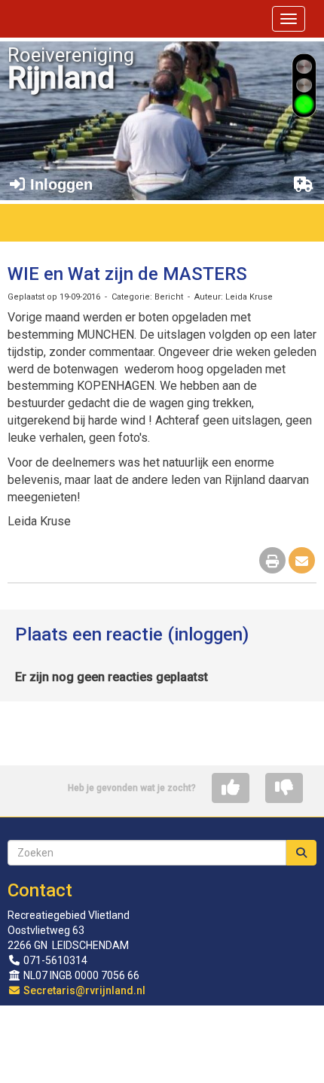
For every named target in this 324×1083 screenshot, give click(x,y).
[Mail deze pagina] (301, 562)
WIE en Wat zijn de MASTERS (127, 273)
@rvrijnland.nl (84, 990)
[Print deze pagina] (272, 562)
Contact (40, 890)
